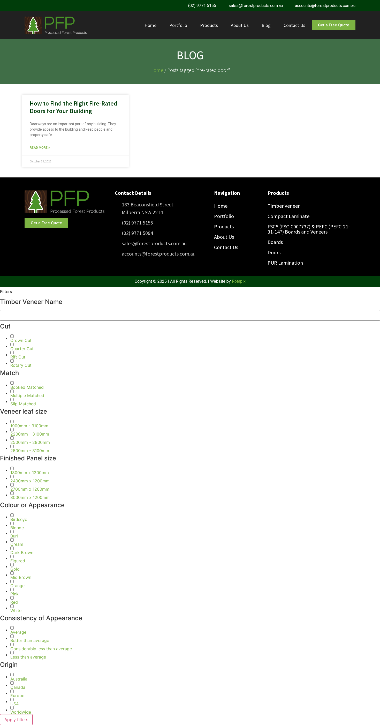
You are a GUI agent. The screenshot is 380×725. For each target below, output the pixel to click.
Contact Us (294, 25)
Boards (275, 242)
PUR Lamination (285, 262)
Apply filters (16, 719)
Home (150, 25)
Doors (274, 252)
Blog (266, 25)
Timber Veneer (284, 206)
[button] (21, 340)
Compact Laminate (288, 216)
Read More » (40, 148)
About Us (240, 25)
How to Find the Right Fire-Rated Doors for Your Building (73, 107)
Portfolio (178, 25)
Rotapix (239, 281)
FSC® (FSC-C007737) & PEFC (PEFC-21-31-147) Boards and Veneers (309, 229)
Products (209, 25)
